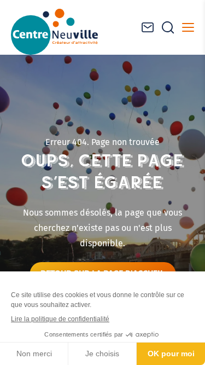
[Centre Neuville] (54, 32)
